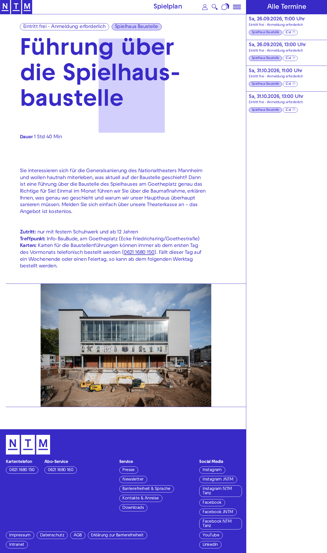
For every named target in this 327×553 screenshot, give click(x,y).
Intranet (16, 545)
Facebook (212, 503)
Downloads (133, 508)
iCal (288, 32)
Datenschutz (52, 536)
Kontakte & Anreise (140, 499)
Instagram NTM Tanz (217, 491)
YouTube (211, 536)
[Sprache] (225, 7)
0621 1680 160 (60, 470)
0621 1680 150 (139, 253)
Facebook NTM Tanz (217, 524)
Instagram (212, 470)
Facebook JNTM (218, 512)
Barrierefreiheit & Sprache (146, 489)
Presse (128, 470)
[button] (205, 7)
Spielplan (168, 7)
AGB (77, 536)
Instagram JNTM (218, 480)
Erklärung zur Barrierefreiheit (117, 536)
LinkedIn (210, 545)
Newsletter (132, 480)
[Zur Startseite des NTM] (16, 7)
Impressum (20, 536)
